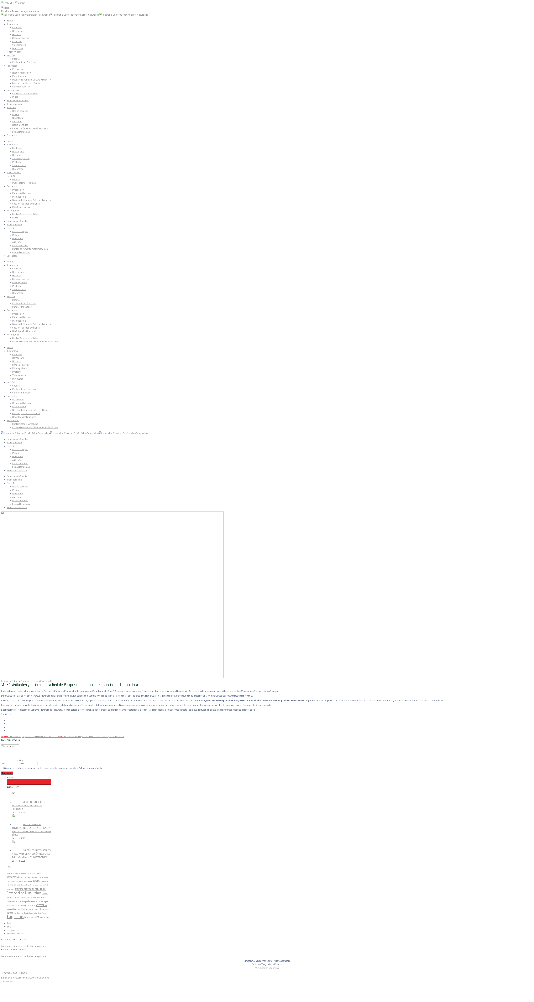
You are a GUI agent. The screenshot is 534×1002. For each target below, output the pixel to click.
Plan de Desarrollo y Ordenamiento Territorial (35, 341)
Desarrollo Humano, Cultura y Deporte (31, 79)
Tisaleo (44, 913)
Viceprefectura (43, 917)
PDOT (15, 97)
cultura (36, 880)
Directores (17, 48)
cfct (47, 877)
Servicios (11, 107)
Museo (15, 114)
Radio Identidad (20, 124)
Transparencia (14, 103)
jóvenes (38, 897)
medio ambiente (19, 901)
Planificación (19, 76)
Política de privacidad (15, 933)
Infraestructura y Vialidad (28, 897)
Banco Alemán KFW (24, 873)
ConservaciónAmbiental (12, 881)
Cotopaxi (21, 881)
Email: (25, 977)
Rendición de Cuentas (18, 100)
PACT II (38, 901)
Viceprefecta (19, 44)
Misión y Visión (14, 51)
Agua (8, 873)
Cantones (17, 27)
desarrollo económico (14, 885)
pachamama (30, 901)
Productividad (28, 909)
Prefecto (17, 41)
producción (20, 909)
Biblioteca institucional (24, 331)
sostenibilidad (37, 913)
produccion (11, 909)
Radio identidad (20, 463)
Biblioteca (17, 117)
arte (16, 873)
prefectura (41, 905)
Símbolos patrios (20, 37)
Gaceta (16, 58)
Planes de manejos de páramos (25, 905)
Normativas (13, 90)
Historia (16, 34)
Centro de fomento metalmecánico (30, 128)
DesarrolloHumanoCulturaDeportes (29, 885)
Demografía (18, 30)
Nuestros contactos (17, 470)
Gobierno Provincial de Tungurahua (26, 890)
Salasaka (31, 913)
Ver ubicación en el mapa (267, 967)
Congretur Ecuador (22, 306)
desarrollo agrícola (43, 881)
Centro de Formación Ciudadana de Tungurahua (32, 877)
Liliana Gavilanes (41, 680)
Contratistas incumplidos (25, 93)
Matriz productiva (21, 86)
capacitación (13, 876)
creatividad (28, 881)
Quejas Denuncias (21, 131)
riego (15, 913)
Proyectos (12, 65)
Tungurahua (12, 24)
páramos (36, 909)
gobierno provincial (24, 888)
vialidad (34, 917)
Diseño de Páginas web (7, 981)
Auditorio (17, 121)
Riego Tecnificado (23, 913)
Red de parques (20, 110)
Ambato (12, 873)
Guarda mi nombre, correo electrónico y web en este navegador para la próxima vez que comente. (53, 768)
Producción (18, 69)
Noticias (11, 55)
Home (10, 20)
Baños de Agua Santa (36, 873)
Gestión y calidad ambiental (26, 83)
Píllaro (41, 909)
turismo (27, 917)
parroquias (44, 901)
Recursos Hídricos (21, 72)
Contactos (12, 135)
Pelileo (13, 905)
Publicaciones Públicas (24, 62)
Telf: (14, 972)
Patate (8, 905)
